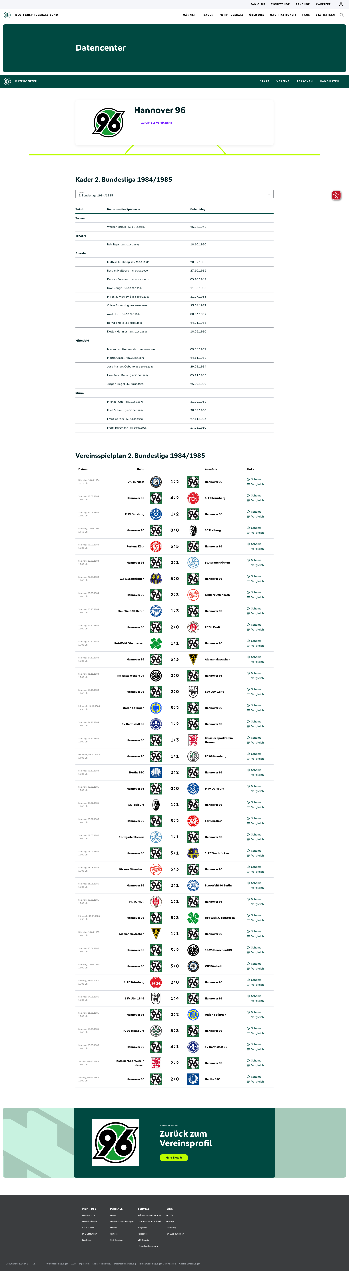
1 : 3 (175, 611)
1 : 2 (175, 482)
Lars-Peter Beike (118, 375)
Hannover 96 (213, 482)
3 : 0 (175, 579)
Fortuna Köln (135, 546)
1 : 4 (175, 998)
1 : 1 (175, 643)
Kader (81, 192)
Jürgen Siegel (116, 384)
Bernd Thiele (115, 322)
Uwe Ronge (114, 288)
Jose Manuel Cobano (121, 366)
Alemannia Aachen (217, 659)
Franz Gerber (115, 419)
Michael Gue (115, 401)
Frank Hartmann (117, 427)
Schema (256, 479)
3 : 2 (175, 708)
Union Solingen (133, 708)
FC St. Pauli (212, 627)
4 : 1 (175, 1047)
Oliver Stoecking (118, 305)
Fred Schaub (115, 410)
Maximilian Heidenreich (122, 349)
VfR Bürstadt (135, 482)
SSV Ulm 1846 (214, 691)
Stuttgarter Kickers (217, 562)
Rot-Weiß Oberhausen (129, 643)
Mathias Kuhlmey (118, 262)
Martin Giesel (116, 357)
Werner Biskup (116, 226)
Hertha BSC (136, 772)
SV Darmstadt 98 (133, 724)
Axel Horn (113, 314)
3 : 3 (175, 659)
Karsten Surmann (118, 279)
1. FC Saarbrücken (132, 578)
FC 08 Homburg (215, 756)
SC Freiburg (213, 530)
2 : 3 (175, 595)
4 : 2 (175, 498)
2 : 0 (175, 627)
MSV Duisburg (134, 514)
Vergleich (257, 484)
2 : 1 (175, 562)
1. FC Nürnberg (215, 498)
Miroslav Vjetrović (119, 296)
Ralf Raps (113, 244)
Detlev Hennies (117, 331)
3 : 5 (175, 546)
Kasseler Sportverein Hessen (219, 740)
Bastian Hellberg (118, 270)
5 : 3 (175, 918)
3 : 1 (175, 853)
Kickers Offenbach (217, 595)
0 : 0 (175, 530)
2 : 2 (175, 772)
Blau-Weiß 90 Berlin (130, 611)
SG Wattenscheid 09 (130, 675)
